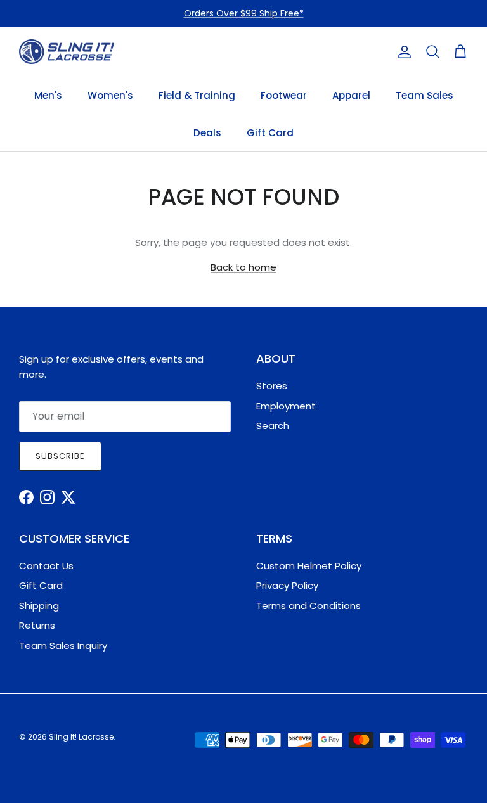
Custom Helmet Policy (308, 565)
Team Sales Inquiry (63, 645)
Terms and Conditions (308, 605)
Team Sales (424, 95)
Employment (286, 406)
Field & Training (197, 95)
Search (272, 425)
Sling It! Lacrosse (81, 736)
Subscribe (60, 456)
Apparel (351, 95)
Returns (37, 625)
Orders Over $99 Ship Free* (244, 13)
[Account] (402, 52)
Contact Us (46, 565)
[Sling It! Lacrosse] (66, 52)
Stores (271, 385)
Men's (48, 95)
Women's (110, 95)
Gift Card (270, 132)
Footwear (284, 95)
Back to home (243, 267)
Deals (207, 132)
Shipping (39, 605)
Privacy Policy (287, 585)
